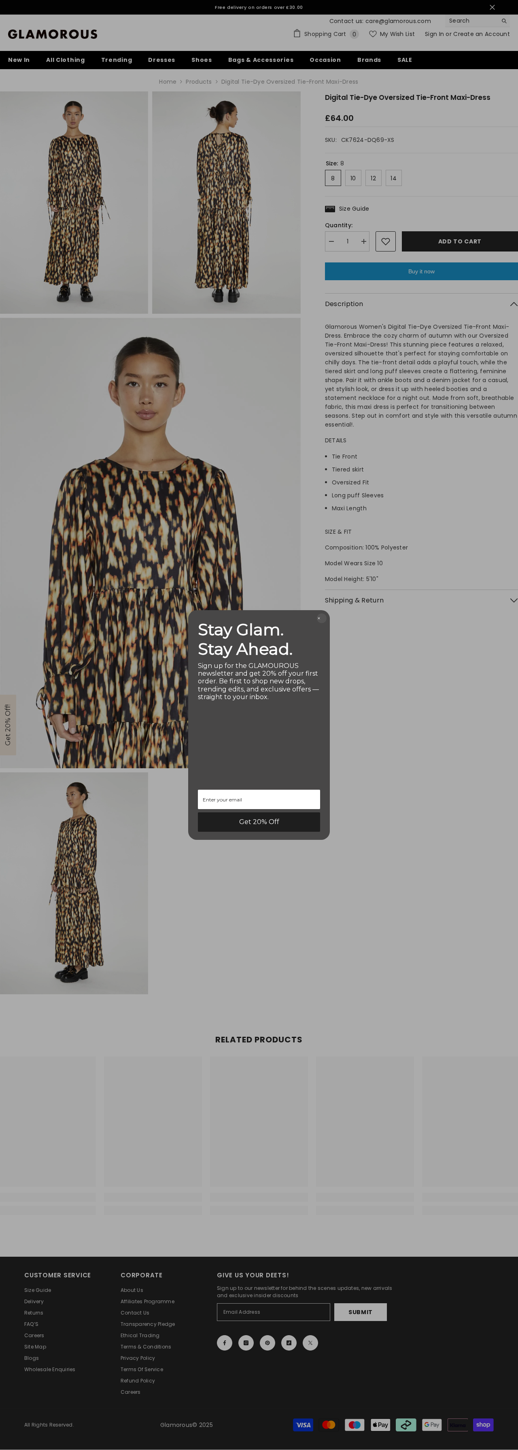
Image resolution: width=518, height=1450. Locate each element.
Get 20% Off (259, 822)
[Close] (322, 618)
